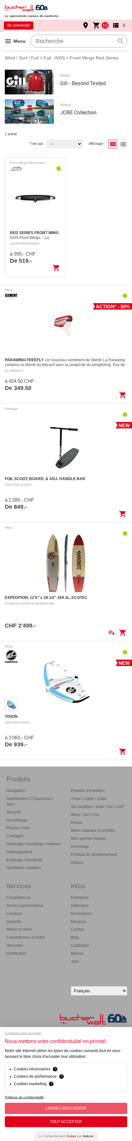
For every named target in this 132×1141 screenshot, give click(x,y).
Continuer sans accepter (23, 1033)
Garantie (13, 921)
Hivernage (80, 846)
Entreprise (80, 897)
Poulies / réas (18, 828)
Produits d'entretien (87, 790)
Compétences (18, 897)
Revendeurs (81, 913)
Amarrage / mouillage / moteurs (33, 844)
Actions (77, 862)
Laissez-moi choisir (66, 1108)
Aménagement (19, 852)
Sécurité (13, 812)
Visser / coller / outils (88, 798)
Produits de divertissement (94, 854)
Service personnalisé (24, 905)
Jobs (75, 961)
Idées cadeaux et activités (93, 830)
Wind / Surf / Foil (21, 57)
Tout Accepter (66, 1121)
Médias (77, 953)
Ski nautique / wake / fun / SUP (97, 806)
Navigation (15, 790)
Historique (80, 905)
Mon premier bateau (88, 838)
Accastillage (17, 820)
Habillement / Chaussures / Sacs (30, 801)
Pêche (76, 823)
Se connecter (18, 25)
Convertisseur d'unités (25, 937)
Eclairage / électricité (24, 860)
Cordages (15, 836)
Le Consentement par (66, 1136)
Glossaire (14, 945)
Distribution (16, 953)
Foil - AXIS (54, 57)
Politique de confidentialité (24, 1097)
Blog (75, 937)
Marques (78, 921)
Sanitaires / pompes (23, 867)
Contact (77, 929)
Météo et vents (19, 929)
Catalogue (80, 945)
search (121, 41)
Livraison (14, 913)
